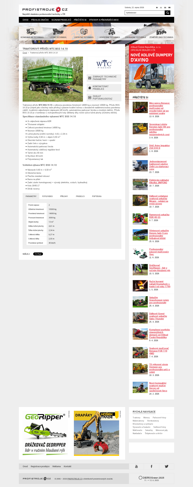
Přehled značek (40, 19)
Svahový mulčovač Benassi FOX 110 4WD (159, 351)
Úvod (25, 19)
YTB (137, 466)
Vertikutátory (153, 420)
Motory (146, 417)
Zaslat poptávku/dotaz (102, 97)
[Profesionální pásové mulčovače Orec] (140, 253)
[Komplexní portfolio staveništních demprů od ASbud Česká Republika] (140, 334)
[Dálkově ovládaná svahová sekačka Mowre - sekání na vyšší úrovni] (140, 200)
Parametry (31, 196)
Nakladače (137, 433)
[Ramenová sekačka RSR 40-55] (140, 219)
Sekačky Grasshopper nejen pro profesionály (159, 300)
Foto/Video (47, 196)
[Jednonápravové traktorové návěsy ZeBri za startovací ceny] (140, 165)
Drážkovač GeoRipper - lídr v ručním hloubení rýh (159, 268)
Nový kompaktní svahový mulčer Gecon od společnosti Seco (158, 386)
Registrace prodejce (40, 466)
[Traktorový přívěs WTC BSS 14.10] (53, 79)
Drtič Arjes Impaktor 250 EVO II (159, 146)
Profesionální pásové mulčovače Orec (159, 252)
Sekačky (149, 430)
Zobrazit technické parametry (105, 78)
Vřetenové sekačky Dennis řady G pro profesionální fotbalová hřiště (159, 234)
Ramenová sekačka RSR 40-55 (159, 216)
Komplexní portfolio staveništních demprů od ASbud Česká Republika (159, 333)
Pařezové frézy (159, 417)
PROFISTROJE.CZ (45, 9)
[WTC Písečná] (104, 64)
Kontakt (67, 466)
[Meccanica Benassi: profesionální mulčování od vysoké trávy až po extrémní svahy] (140, 107)
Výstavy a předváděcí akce (104, 19)
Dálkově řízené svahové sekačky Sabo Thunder (158, 316)
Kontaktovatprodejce (101, 87)
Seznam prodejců (61, 19)
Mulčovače (137, 430)
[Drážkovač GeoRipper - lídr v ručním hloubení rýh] (140, 269)
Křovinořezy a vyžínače (143, 423)
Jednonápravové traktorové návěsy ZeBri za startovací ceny (159, 165)
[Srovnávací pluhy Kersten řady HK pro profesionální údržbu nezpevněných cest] (140, 128)
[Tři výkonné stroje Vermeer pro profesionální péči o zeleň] (140, 368)
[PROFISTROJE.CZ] (37, 479)
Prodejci (80, 196)
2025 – (154, 479)
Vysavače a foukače (141, 427)
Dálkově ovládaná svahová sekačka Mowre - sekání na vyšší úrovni (158, 199)
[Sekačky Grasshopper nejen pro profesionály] (140, 301)
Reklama (56, 466)
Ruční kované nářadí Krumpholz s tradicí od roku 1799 (159, 284)
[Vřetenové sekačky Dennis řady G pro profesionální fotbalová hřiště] (140, 235)
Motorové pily (162, 430)
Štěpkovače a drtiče (153, 433)
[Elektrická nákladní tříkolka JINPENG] (140, 184)
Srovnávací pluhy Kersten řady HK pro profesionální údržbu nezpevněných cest (159, 129)
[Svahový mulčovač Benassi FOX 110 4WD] (140, 352)
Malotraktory (138, 420)
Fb (152, 466)
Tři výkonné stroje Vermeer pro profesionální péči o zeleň (159, 368)
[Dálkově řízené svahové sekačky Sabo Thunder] (140, 318)
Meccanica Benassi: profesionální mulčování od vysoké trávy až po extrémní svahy (159, 108)
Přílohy (64, 196)
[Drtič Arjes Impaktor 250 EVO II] (140, 149)
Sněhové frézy (159, 427)
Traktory (136, 417)
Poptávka (96, 196)
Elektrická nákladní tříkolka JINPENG (159, 181)
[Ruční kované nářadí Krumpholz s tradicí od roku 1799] (140, 285)
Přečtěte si (80, 19)
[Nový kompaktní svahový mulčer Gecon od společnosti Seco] (140, 387)
